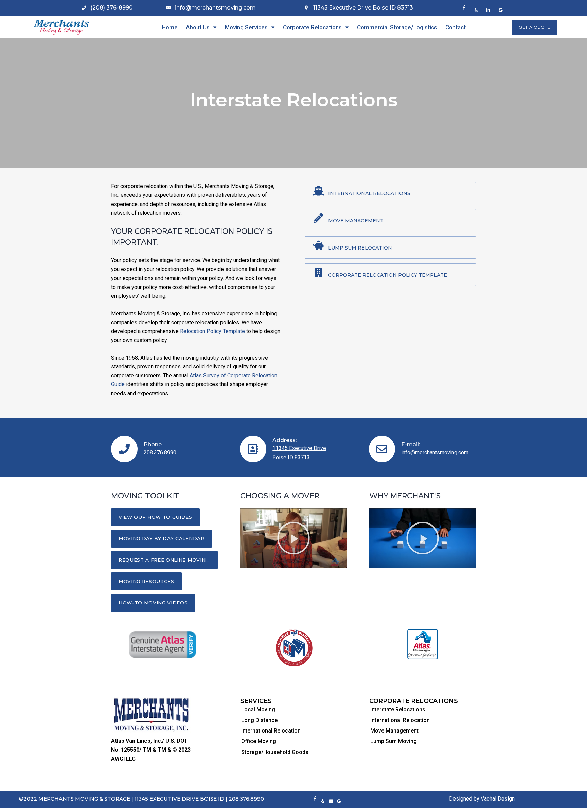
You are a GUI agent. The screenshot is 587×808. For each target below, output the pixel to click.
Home (170, 27)
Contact (455, 27)
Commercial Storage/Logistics (397, 27)
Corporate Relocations (312, 27)
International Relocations (369, 193)
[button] (534, 27)
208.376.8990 (160, 452)
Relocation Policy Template (212, 331)
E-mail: (410, 444)
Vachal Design (498, 798)
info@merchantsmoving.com (434, 452)
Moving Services (246, 27)
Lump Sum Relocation (360, 248)
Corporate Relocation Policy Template (387, 275)
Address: (284, 440)
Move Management (356, 221)
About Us (198, 27)
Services (256, 701)
